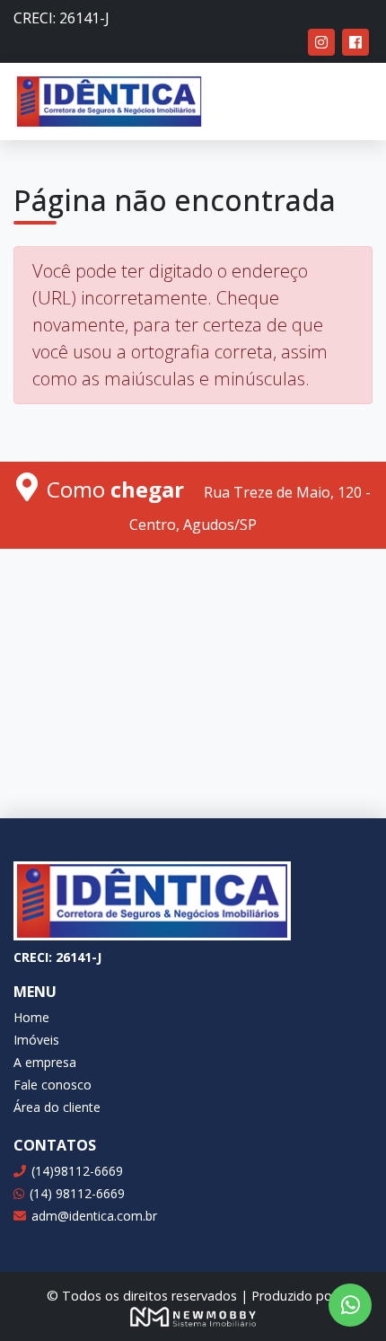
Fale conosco (52, 1084)
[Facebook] (355, 42)
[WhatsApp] (350, 1305)
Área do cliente (57, 1107)
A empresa (44, 1062)
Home (31, 1017)
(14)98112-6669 (77, 1170)
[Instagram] (321, 42)
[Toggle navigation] (346, 101)
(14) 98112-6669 (77, 1193)
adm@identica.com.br (94, 1215)
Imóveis (36, 1039)
